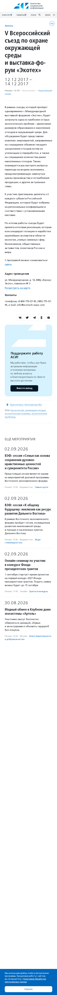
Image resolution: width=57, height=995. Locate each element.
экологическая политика (17, 413)
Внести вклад (24, 388)
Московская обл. (33, 404)
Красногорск (16, 404)
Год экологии (17, 410)
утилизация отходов (35, 410)
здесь (8, 264)
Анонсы (9, 25)
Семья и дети (41, 487)
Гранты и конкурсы (38, 591)
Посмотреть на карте (17, 288)
